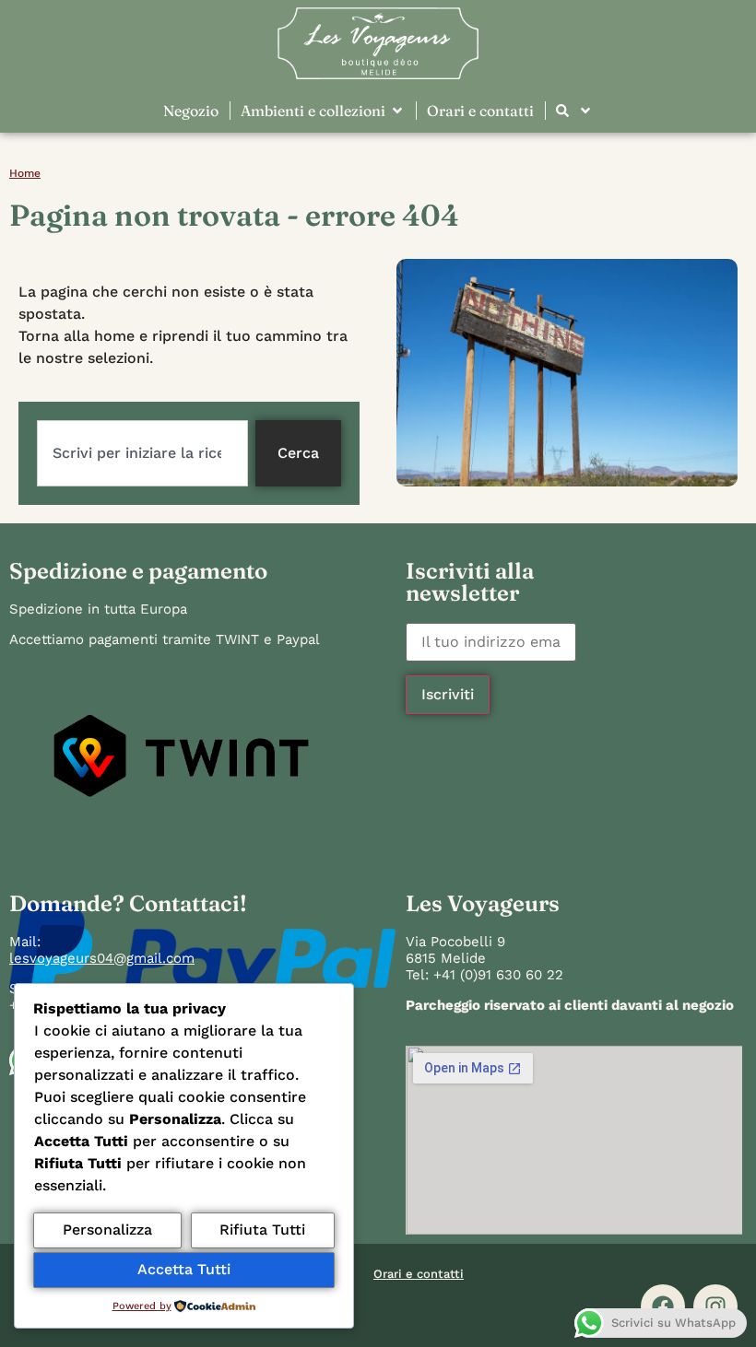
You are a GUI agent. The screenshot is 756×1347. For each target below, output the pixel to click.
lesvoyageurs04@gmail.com (102, 958)
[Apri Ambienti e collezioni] (397, 111)
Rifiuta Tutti (262, 1229)
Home (25, 173)
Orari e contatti (418, 1274)
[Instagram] (715, 1306)
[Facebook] (663, 1306)
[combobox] (142, 453)
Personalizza (107, 1229)
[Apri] (585, 111)
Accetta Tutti (183, 1269)
